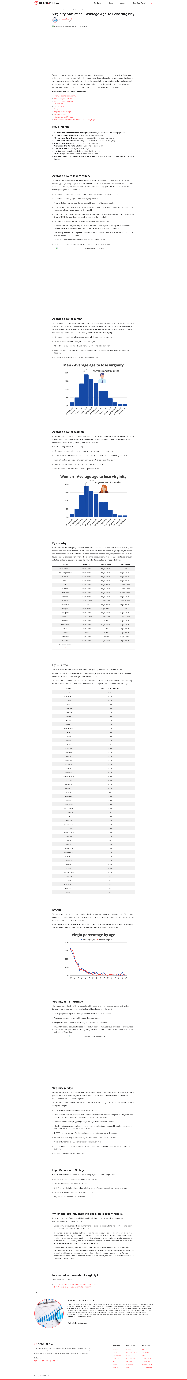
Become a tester (131, 1358)
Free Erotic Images (131, 1352)
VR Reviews (129, 1364)
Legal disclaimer (147, 1358)
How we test (145, 1352)
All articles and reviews (78, 1323)
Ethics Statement (147, 1367)
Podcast (128, 1355)
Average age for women (63, 101)
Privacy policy (146, 1361)
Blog (111, 3)
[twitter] (43, 1361)
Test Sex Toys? (139, 3)
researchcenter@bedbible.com (79, 1317)
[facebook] (39, 1361)
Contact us (65, 647)
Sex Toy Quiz (129, 1361)
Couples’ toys (117, 1355)
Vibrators (115, 1349)
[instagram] (50, 1361)
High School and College (63, 117)
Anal (114, 1361)
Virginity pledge (60, 114)
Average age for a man (63, 98)
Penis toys (116, 1358)
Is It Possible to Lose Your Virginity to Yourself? (72, 1287)
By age (57, 109)
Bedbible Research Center (69, 19)
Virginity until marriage (62, 112)
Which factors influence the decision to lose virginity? (74, 120)
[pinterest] (47, 1361)
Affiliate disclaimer (147, 1364)
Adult (127, 1367)
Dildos (114, 1352)
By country (58, 104)
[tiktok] (58, 1360)
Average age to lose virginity (65, 96)
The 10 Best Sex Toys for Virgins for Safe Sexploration (75, 1284)
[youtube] (35, 1361)
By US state (59, 106)
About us (144, 1349)
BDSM (115, 1364)
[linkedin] (54, 1361)
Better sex (116, 1367)
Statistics (128, 1349)
